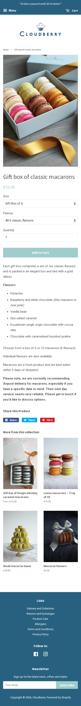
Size (6, 196)
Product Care (40, 618)
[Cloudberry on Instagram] (45, 655)
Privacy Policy (41, 634)
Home (6, 49)
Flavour (8, 213)
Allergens (40, 624)
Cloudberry (39, 697)
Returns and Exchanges (41, 613)
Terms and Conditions (40, 629)
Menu (12, 10)
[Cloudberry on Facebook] (35, 655)
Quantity (8, 230)
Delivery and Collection (40, 608)
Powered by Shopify (59, 697)
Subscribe (67, 685)
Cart (74, 10)
